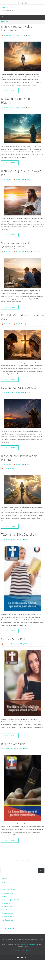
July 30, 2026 (20, 250)
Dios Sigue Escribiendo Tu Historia (17, 100)
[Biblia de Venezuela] (22, 782)
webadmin (7, 535)
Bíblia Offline (5, 904)
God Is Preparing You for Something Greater (16, 243)
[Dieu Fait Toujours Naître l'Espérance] (22, 56)
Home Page (5, 21)
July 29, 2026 (20, 322)
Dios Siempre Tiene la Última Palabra (19, 455)
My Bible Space (8, 7)
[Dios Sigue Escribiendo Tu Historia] (22, 127)
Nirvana (22, 945)
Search (3, 861)
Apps (29, 35)
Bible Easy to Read (7, 888)
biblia (5, 465)
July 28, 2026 (20, 390)
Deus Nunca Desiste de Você (18, 385)
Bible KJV (4, 891)
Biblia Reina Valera (7, 908)
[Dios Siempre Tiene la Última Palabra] (22, 485)
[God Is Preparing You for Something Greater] (22, 271)
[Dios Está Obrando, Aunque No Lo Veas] (22, 343)
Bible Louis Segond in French (10, 894)
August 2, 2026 (20, 35)
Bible (28, 178)
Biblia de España (7, 901)
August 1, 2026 (20, 107)
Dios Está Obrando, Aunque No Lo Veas (22, 315)
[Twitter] (22, 2)
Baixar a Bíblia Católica (8, 884)
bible (34, 250)
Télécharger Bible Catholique (19, 531)
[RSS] (26, 2)
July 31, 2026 (20, 178)
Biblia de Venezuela (13, 739)
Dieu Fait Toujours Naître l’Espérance (16, 28)
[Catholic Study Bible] (22, 678)
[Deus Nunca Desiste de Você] (22, 410)
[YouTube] (18, 2)
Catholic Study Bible (13, 635)
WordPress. (29, 945)
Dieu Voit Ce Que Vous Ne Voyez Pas (21, 172)
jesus (38, 250)
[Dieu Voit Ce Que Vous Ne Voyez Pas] (22, 199)
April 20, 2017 (17, 535)
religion (14, 465)
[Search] (41, 865)
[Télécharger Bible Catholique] (22, 574)
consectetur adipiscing (28, 939)
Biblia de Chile (6, 898)
